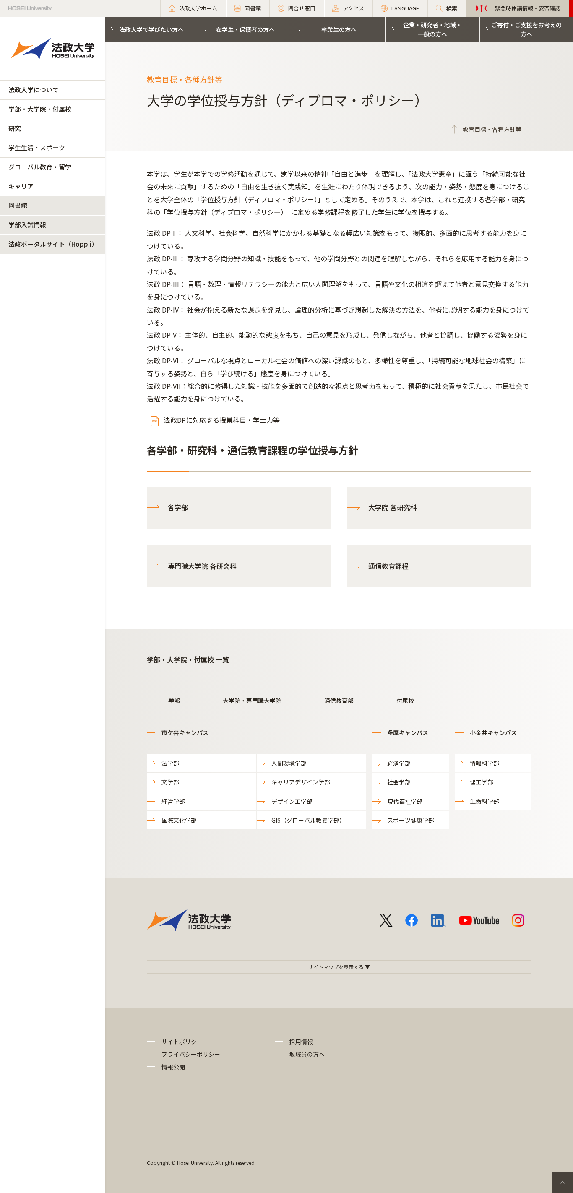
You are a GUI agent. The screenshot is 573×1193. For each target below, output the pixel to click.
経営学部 (173, 801)
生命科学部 (484, 801)
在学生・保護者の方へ (245, 29)
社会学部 (399, 782)
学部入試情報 (27, 224)
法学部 (170, 763)
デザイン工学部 (292, 801)
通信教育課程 (388, 566)
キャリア (21, 186)
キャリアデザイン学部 (300, 782)
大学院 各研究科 (392, 507)
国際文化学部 (179, 820)
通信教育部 (339, 700)
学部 (174, 700)
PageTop (562, 1182)
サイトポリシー (182, 1041)
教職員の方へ (307, 1054)
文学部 (170, 782)
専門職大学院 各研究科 (202, 566)
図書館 (17, 205)
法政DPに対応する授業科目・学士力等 (222, 420)
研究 (14, 128)
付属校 (405, 700)
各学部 (178, 507)
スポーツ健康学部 (410, 820)
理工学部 (481, 782)
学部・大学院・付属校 (39, 108)
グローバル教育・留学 (39, 166)
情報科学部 (484, 763)
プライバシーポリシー (190, 1054)
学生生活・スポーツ (36, 147)
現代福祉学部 (404, 801)
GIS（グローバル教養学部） (308, 820)
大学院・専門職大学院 (252, 700)
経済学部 (399, 763)
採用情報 (301, 1041)
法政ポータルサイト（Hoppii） (53, 244)
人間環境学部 (289, 763)
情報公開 (173, 1067)
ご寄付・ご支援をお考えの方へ (526, 29)
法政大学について (33, 89)
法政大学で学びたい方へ (151, 29)
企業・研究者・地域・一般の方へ (432, 29)
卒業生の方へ (339, 29)
